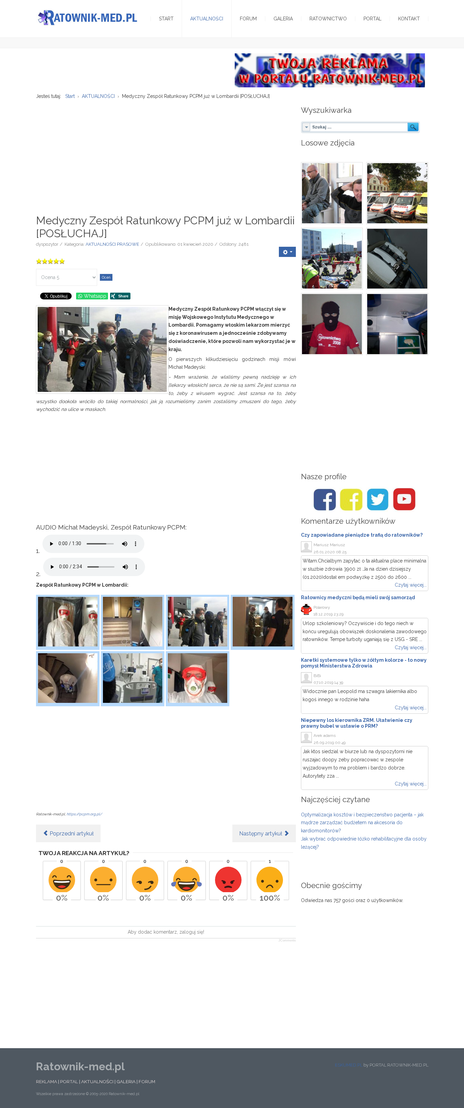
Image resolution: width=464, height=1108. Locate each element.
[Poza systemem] (397, 193)
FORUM (147, 1081)
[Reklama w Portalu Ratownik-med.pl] (330, 70)
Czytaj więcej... (411, 585)
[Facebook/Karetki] (351, 500)
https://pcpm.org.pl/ (84, 814)
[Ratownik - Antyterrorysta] (332, 324)
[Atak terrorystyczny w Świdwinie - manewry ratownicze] (332, 259)
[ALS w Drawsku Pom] (332, 193)
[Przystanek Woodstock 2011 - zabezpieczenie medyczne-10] (397, 259)
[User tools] (287, 252)
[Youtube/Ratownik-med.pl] (404, 500)
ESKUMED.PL (348, 1065)
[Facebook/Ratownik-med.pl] (324, 500)
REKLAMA (46, 1081)
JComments (287, 940)
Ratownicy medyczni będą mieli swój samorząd (358, 597)
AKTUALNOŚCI (97, 1081)
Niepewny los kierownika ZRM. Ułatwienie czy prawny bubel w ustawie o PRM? (356, 723)
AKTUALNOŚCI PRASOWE (112, 244)
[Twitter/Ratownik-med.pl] (377, 500)
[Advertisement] (166, 153)
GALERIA (126, 1081)
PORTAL (69, 1081)
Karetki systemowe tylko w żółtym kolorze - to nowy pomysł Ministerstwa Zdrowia (364, 663)
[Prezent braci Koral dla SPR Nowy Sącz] (397, 324)
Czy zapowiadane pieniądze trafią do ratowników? (362, 535)
